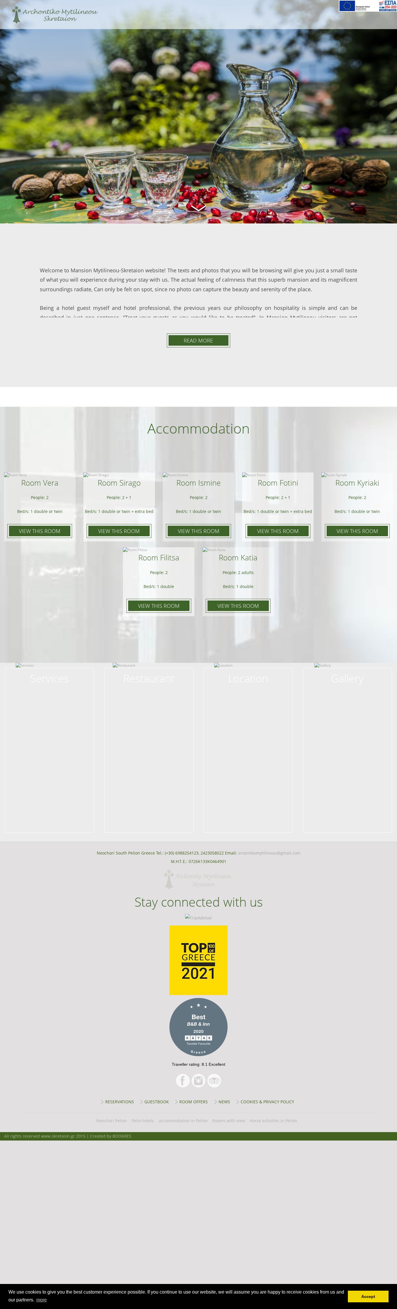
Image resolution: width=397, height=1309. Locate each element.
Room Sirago (119, 482)
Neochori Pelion (111, 1120)
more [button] (41, 1299)
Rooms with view (228, 1120)
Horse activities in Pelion (273, 1120)
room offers (193, 1101)
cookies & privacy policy (267, 1101)
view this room (39, 530)
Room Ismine (198, 482)
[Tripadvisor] (214, 1080)
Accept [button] (368, 1296)
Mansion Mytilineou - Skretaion (49, 14)
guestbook (156, 1101)
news (224, 1101)
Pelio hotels (143, 1120)
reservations (119, 1101)
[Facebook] (183, 1080)
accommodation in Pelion (183, 1120)
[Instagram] (198, 1080)
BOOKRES (121, 1136)
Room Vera (39, 482)
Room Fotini (278, 482)
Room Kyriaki (357, 482)
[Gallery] (347, 673)
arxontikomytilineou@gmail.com (269, 853)
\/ (198, 207)
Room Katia (238, 557)
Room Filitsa (158, 557)
